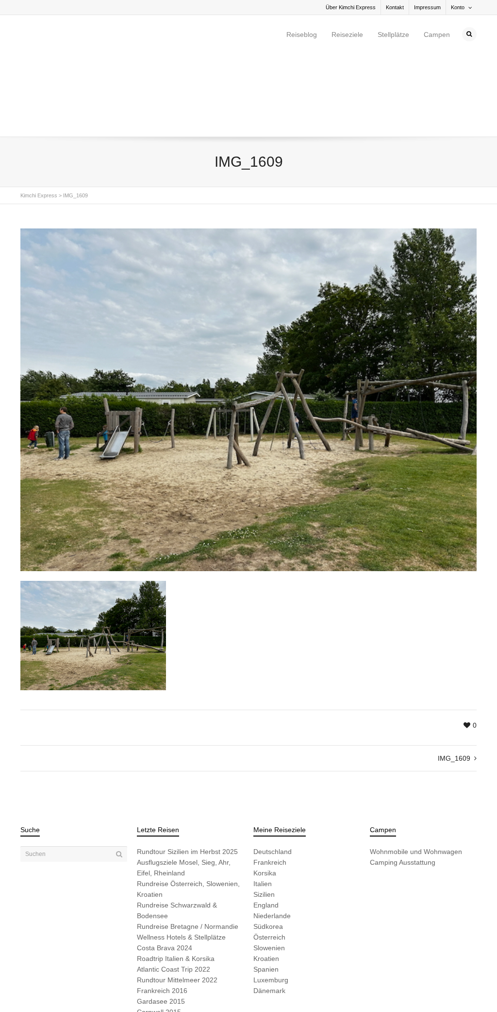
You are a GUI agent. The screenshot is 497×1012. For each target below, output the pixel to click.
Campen (437, 34)
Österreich (269, 854)
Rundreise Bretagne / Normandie (187, 844)
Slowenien (269, 865)
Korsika (264, 790)
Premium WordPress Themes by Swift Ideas (225, 989)
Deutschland (272, 769)
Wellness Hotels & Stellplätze (181, 854)
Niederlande (272, 833)
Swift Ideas (94, 989)
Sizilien (264, 812)
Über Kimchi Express (351, 7)
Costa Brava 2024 (164, 865)
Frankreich (269, 780)
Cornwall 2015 (159, 929)
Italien (262, 801)
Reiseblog (301, 34)
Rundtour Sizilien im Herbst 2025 (187, 769)
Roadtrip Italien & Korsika (176, 876)
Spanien (266, 886)
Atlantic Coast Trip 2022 (173, 886)
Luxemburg (270, 897)
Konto (457, 7)
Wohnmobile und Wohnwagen (416, 769)
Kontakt (395, 7)
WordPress (155, 989)
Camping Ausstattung (402, 780)
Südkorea (268, 844)
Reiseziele (347, 34)
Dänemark (269, 908)
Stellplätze (393, 34)
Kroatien (266, 876)
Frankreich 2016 (162, 908)
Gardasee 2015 (161, 919)
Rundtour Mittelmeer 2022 (177, 897)
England (266, 822)
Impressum (427, 7)
